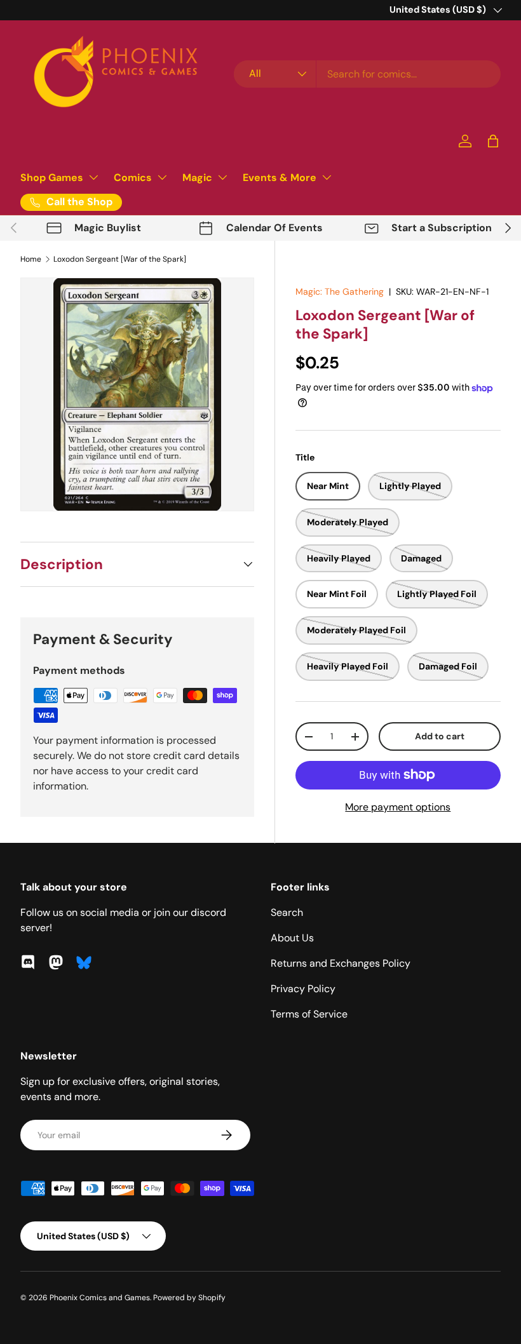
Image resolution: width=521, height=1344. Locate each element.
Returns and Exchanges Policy (340, 963)
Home (30, 259)
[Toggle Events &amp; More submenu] (326, 177)
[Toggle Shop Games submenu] (93, 177)
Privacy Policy (303, 988)
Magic (197, 177)
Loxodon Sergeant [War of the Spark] (119, 259)
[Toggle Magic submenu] (222, 177)
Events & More (279, 177)
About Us (292, 937)
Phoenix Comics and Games (100, 1298)
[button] (493, 141)
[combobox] (367, 74)
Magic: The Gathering (339, 291)
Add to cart (439, 736)
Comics (133, 177)
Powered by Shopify (189, 1298)
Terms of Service (309, 1014)
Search (287, 912)
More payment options (397, 807)
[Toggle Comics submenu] (162, 177)
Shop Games (51, 177)
